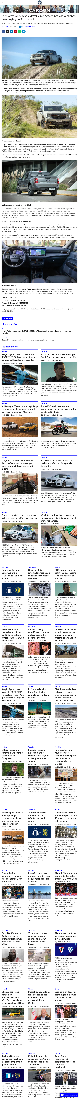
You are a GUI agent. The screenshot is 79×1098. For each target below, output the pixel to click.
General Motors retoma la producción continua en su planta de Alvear (28, 340)
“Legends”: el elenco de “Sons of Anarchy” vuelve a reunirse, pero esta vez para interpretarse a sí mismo (18, 464)
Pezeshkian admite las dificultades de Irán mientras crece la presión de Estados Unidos (39, 997)
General (5, 27)
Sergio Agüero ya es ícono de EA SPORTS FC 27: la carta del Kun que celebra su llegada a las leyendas (19, 357)
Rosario (4, 626)
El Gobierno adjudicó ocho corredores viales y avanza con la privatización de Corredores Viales (65, 695)
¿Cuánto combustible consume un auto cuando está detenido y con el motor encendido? (58, 518)
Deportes (5, 567)
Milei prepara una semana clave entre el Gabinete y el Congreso (12, 754)
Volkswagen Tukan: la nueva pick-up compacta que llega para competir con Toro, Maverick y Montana (20, 409)
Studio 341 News (28, 27)
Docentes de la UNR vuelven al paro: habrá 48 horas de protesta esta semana (66, 816)
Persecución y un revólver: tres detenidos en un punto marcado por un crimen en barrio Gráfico (66, 757)
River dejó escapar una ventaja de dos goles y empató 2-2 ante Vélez (66, 876)
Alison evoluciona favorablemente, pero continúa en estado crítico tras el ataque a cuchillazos (13, 635)
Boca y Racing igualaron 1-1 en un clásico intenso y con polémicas (12, 877)
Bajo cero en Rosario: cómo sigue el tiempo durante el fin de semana (65, 995)
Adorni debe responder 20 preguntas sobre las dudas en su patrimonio (65, 1062)
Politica (57, 686)
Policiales (58, 626)
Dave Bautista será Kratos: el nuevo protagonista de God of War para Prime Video (12, 939)
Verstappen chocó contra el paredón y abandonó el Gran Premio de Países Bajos (38, 939)
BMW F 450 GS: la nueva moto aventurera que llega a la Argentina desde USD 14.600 (58, 409)
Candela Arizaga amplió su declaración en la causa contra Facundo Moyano (39, 633)
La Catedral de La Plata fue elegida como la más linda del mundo (38, 693)
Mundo (30, 686)
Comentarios (7, 318)
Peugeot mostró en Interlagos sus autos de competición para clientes (19, 516)
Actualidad (5, 338)
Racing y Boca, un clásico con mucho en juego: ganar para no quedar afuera (12, 1060)
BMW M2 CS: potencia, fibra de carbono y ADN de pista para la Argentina (56, 463)
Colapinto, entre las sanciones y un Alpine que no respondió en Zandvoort (39, 1060)
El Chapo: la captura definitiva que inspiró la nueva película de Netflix (58, 355)
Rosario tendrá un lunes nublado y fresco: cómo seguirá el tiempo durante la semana (38, 755)
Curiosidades (6, 930)
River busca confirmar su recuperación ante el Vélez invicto (66, 936)
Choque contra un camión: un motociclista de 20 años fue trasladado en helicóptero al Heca (13, 997)
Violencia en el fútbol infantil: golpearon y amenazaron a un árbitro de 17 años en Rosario (65, 635)
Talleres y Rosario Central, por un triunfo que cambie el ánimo (12, 574)
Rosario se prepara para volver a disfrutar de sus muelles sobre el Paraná (39, 877)
